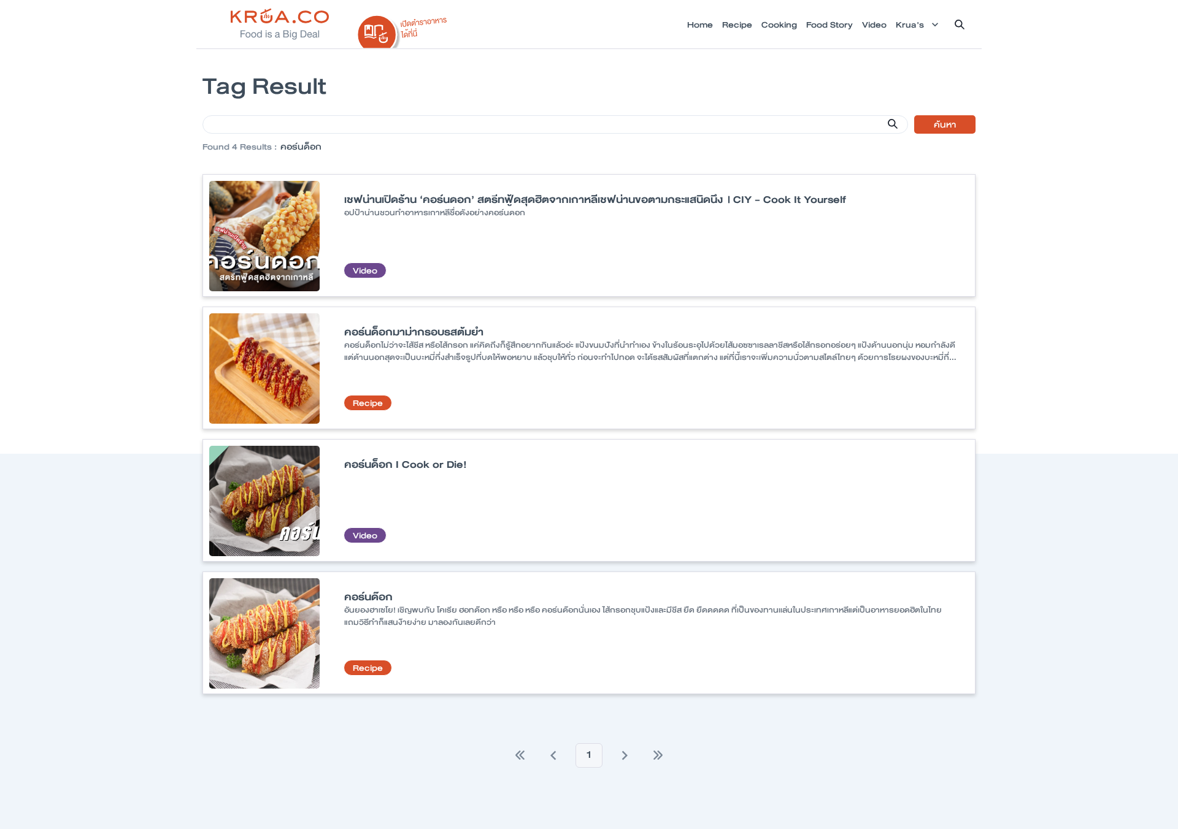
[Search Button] (892, 124)
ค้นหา (945, 124)
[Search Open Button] (959, 24)
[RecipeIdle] (402, 28)
